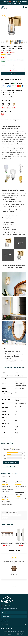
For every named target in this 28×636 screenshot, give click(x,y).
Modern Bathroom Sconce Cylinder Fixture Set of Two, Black (7, 543)
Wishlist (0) (10, 3)
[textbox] (14, 476)
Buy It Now (13, 73)
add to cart (13, 69)
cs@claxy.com (7, 605)
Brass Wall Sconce (13, 512)
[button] (23, 525)
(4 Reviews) (8, 54)
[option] (14, 25)
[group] (7, 537)
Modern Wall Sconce (7, 515)
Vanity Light (5, 518)
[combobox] (14, 476)
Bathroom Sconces (17, 515)
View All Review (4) (10, 466)
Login (15, 3)
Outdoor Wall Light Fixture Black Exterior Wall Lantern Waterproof (21, 543)
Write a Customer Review (11, 462)
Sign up (19, 3)
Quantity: (3, 65)
